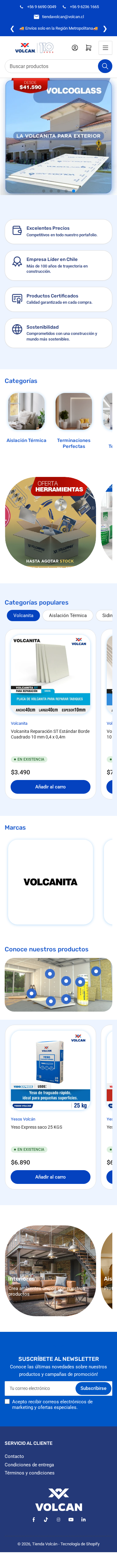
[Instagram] (58, 1519)
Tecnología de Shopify (80, 1544)
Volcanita (23, 615)
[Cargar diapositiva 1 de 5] (43, 191)
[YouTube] (71, 1519)
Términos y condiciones (30, 1473)
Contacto (14, 1456)
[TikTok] (46, 1519)
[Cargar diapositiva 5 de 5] (73, 191)
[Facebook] (33, 1519)
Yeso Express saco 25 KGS (36, 1127)
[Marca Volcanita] (50, 882)
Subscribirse (93, 1388)
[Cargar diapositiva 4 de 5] (66, 191)
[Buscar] (105, 66)
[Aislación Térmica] (26, 411)
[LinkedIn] (83, 1519)
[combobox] (58, 66)
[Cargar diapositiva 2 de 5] (51, 191)
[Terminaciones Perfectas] (74, 411)
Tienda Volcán (44, 1544)
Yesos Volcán (23, 1119)
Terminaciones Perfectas (73, 443)
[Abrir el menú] (105, 48)
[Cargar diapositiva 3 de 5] (58, 191)
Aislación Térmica (26, 440)
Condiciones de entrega (29, 1465)
